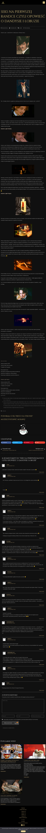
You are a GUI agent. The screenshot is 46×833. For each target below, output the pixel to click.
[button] (6, 442)
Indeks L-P (23, 814)
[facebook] (22, 825)
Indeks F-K (23, 812)
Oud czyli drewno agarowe (9, 796)
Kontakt (23, 821)
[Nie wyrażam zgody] (44, 830)
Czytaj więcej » (3, 771)
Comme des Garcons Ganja (31, 760)
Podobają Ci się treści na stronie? (17, 416)
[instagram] (24, 825)
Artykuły (23, 808)
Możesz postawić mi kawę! (13, 419)
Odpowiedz (41, 472)
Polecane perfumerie (23, 822)
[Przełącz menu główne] (44, 2)
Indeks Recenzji (23, 809)
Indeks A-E (23, 811)
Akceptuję (23, 831)
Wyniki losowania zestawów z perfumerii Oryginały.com (10, 761)
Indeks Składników (23, 817)
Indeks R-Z (23, 816)
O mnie (23, 819)
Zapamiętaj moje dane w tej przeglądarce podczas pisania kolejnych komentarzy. (20, 719)
